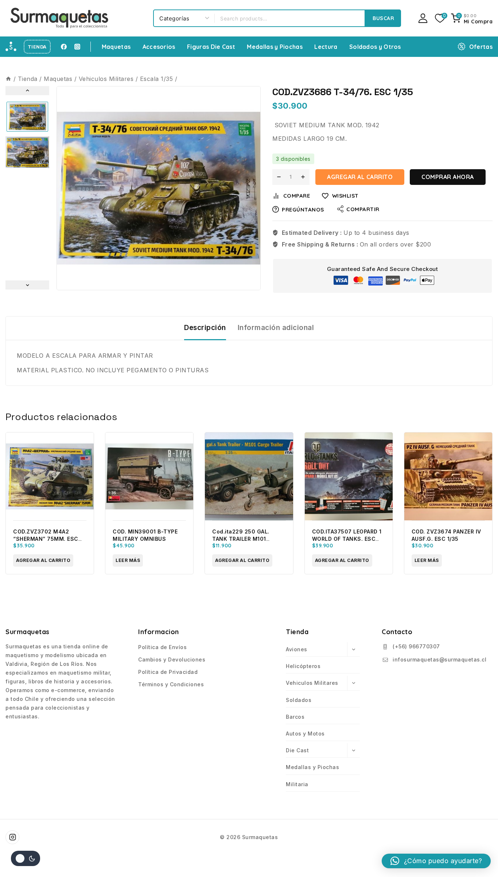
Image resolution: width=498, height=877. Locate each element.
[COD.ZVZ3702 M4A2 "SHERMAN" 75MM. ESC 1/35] (50, 476)
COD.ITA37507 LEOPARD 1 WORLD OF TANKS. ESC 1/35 (347, 538)
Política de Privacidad (168, 672)
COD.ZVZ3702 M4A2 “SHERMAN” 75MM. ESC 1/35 (45, 538)
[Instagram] (77, 47)
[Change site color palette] (25, 858)
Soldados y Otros (375, 46)
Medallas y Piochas (274, 46)
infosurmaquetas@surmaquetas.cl (439, 659)
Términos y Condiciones (171, 684)
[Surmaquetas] (60, 18)
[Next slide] (27, 285)
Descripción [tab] (205, 327)
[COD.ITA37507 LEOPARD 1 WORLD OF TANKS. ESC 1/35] (349, 476)
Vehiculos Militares (312, 683)
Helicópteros (303, 666)
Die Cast (297, 750)
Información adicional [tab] (276, 327)
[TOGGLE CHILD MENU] (353, 649)
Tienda (37, 47)
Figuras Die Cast (211, 46)
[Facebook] (64, 47)
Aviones (296, 649)
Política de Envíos (162, 647)
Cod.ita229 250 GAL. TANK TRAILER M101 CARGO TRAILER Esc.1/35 (245, 538)
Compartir (363, 209)
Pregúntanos (303, 209)
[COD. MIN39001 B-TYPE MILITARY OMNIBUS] (149, 476)
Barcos (295, 717)
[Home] (8, 78)
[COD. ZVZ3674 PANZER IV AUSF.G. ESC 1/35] (448, 476)
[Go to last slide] (27, 90)
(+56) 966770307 (416, 646)
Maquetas (116, 46)
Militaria (297, 784)
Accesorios (159, 46)
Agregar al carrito (360, 177)
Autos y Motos (305, 733)
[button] (27, 117)
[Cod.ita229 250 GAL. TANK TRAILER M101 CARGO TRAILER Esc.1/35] (249, 476)
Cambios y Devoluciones (171, 659)
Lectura (325, 46)
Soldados (298, 700)
